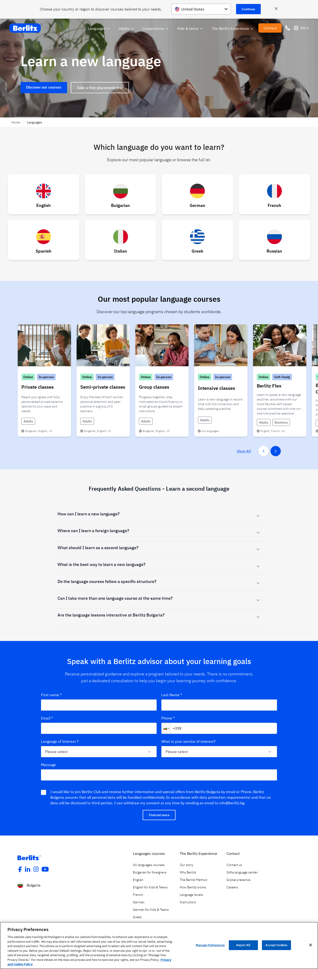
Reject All (243, 945)
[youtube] (45, 869)
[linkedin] (27, 869)
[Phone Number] (288, 28)
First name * (51, 694)
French (138, 895)
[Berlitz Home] (25, 28)
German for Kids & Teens (151, 909)
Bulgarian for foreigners (149, 872)
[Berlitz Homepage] (29, 858)
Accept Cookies (276, 945)
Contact (270, 28)
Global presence (238, 880)
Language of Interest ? (60, 741)
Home (16, 122)
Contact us (234, 865)
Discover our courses (43, 87)
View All (244, 451)
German (139, 902)
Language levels (191, 895)
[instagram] (36, 869)
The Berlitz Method (193, 880)
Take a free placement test (100, 87)
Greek (137, 917)
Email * (47, 718)
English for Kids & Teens (150, 887)
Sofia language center (242, 872)
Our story (186, 865)
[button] (166, 728)
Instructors (188, 902)
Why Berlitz (188, 872)
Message (48, 764)
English (138, 880)
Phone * (168, 718)
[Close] (310, 945)
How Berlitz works (193, 887)
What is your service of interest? (188, 741)
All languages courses (149, 865)
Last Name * (171, 694)
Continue (248, 9)
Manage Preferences (210, 945)
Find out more (159, 815)
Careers (232, 887)
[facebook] (19, 869)
